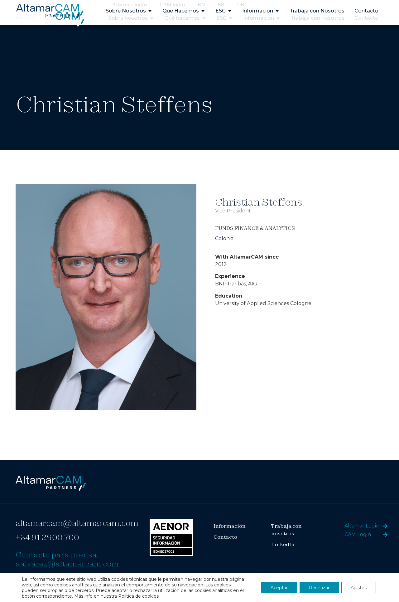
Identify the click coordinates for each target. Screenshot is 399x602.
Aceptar (279, 587)
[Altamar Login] (385, 526)
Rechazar (319, 587)
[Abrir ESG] (230, 18)
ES (221, 4)
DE (240, 4)
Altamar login (129, 4)
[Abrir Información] (278, 18)
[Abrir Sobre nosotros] (151, 18)
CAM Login (357, 534)
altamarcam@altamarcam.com (77, 523)
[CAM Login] (385, 534)
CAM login (172, 4)
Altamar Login (361, 526)
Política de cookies (138, 596)
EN (201, 4)
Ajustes (359, 587)
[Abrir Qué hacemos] (203, 18)
